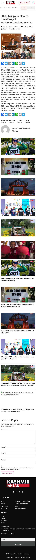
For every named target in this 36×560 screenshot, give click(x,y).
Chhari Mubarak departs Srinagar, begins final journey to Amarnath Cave (17, 410)
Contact (3, 518)
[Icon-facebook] (13, 492)
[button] (2, 2)
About (2, 516)
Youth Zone (14, 8)
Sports (3, 522)
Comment (4, 430)
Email (3, 453)
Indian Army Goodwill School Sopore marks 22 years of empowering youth (17, 305)
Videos (9, 8)
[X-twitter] (16, 492)
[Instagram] (19, 492)
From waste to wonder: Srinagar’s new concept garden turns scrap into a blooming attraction (18, 384)
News (5, 8)
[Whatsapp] (22, 492)
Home (1, 8)
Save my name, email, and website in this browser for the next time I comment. (17, 468)
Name (3, 447)
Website (3, 460)
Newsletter (4, 520)
